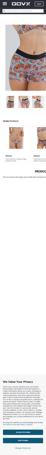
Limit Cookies (23, 440)
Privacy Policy (11, 424)
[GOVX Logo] (21, 3)
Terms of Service (26, 424)
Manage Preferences (23, 448)
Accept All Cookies (23, 432)
